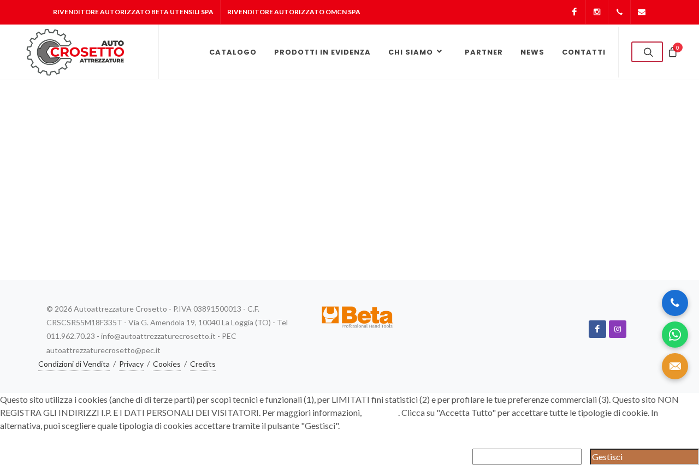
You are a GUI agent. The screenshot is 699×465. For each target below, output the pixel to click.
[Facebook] (574, 12)
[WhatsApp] (675, 334)
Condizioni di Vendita (74, 363)
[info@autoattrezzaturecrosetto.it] (642, 12)
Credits (203, 363)
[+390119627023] (619, 12)
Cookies (167, 363)
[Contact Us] (675, 366)
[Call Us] (675, 303)
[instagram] (617, 329)
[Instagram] (597, 12)
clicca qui (380, 412)
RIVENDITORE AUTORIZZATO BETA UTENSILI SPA (133, 12)
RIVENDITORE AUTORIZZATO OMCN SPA (293, 12)
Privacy (131, 363)
